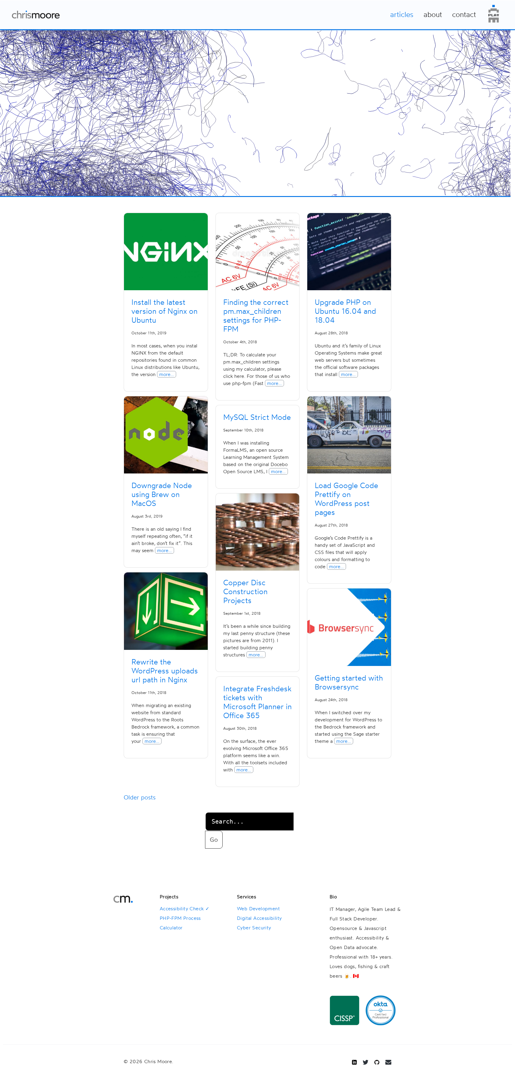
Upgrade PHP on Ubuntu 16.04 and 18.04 (345, 311)
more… (166, 374)
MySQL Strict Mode (257, 417)
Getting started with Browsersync (349, 682)
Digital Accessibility (259, 918)
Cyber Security (254, 928)
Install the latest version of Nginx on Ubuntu (164, 311)
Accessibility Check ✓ (184, 908)
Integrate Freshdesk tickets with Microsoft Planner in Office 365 (257, 702)
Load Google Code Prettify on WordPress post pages (346, 499)
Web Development (258, 908)
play (493, 14)
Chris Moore (36, 14)
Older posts (140, 797)
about (433, 14)
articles (401, 14)
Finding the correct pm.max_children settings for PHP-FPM (255, 315)
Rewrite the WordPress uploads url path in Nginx (164, 670)
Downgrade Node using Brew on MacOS (161, 494)
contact (464, 14)
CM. (123, 899)
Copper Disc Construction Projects (245, 591)
